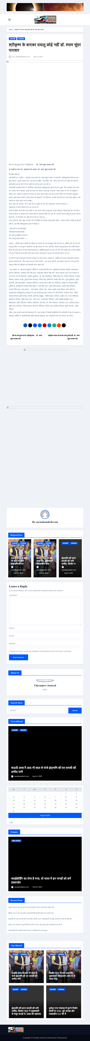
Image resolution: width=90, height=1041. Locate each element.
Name (12, 628)
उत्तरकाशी (12, 39)
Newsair (51, 1038)
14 (55, 800)
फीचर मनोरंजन (16, 841)
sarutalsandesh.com (22, 57)
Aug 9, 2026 (68, 573)
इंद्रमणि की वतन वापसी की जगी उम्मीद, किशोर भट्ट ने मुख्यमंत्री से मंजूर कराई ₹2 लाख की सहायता (40, 919)
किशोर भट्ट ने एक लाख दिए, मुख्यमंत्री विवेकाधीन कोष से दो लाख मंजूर (44, 562)
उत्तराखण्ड (21, 39)
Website (12, 643)
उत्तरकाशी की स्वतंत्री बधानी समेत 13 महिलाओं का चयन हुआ (28, 930)
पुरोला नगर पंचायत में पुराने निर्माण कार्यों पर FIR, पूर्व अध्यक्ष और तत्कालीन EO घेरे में (35, 925)
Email (12, 636)
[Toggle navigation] (9, 19)
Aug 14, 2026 (18, 573)
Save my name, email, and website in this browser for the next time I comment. (41, 651)
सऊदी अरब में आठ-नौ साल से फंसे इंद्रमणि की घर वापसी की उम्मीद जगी (19, 564)
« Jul (11, 822)
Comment (13, 595)
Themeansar (62, 1038)
